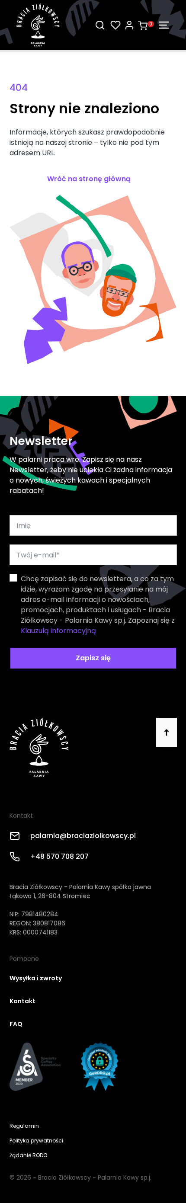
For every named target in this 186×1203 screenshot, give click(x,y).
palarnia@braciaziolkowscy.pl (83, 836)
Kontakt (22, 1001)
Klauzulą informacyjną (58, 631)
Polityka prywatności (36, 1140)
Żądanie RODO (28, 1155)
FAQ (16, 1024)
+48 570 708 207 (59, 856)
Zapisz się (93, 658)
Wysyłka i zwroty (36, 978)
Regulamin (24, 1125)
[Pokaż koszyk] (143, 27)
